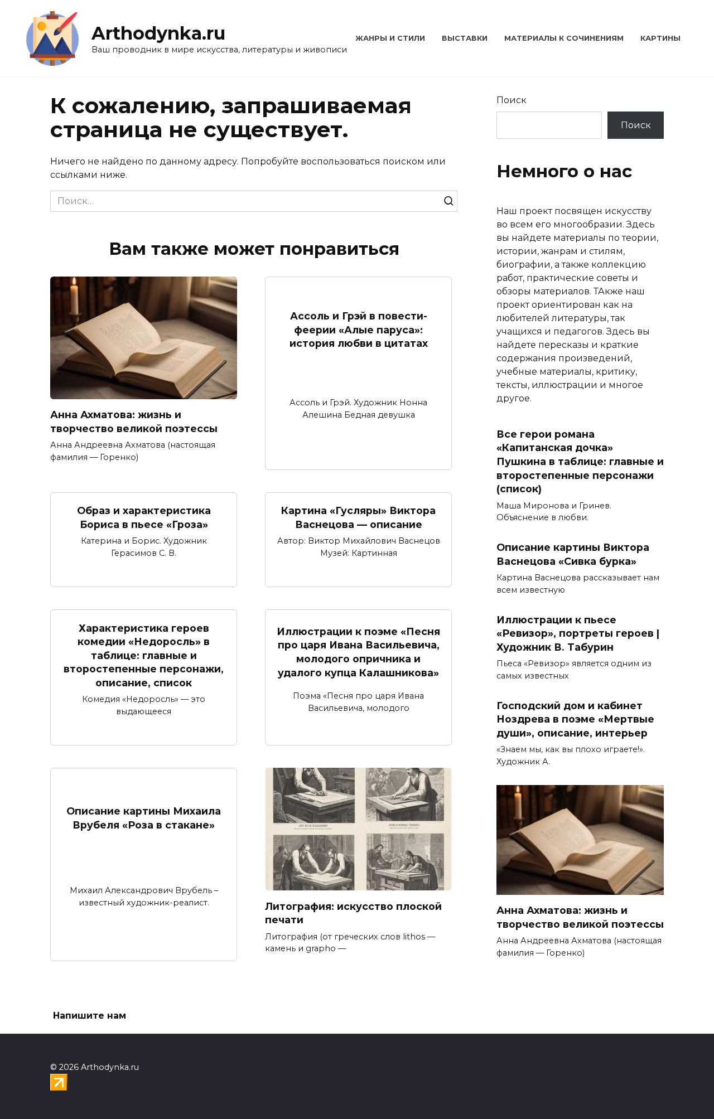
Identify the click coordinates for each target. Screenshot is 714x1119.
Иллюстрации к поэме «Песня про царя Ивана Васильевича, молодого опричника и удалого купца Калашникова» (358, 651)
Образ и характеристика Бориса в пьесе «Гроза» (144, 517)
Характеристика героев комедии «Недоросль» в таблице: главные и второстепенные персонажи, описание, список (144, 655)
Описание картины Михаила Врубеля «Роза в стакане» (143, 818)
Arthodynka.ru (158, 33)
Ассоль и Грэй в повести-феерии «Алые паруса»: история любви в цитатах (359, 329)
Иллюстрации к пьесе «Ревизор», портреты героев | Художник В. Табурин (577, 632)
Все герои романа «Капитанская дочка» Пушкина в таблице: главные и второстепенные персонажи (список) (580, 461)
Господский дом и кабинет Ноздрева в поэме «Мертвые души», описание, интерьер (575, 719)
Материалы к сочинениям (564, 38)
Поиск (511, 100)
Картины (660, 38)
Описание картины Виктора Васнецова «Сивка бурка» (572, 554)
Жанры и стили (390, 38)
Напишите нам (89, 1015)
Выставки (465, 38)
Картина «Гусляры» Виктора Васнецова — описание (358, 517)
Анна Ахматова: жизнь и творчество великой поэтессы (134, 421)
